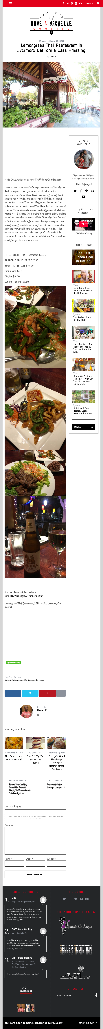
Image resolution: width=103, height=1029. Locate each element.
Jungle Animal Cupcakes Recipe (24, 901)
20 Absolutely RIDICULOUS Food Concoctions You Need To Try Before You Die (24, 964)
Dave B (53, 56)
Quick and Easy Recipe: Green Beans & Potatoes (82, 411)
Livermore (40, 680)
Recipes (76, 314)
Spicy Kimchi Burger (19, 933)
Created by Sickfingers (48, 1022)
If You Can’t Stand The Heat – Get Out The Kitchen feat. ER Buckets (83, 380)
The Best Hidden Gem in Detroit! (83, 257)
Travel (42, 41)
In (13, 680)
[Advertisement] (25, 152)
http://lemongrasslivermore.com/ (26, 596)
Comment (9, 825)
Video (75, 285)
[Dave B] (21, 1008)
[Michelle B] (30, 1008)
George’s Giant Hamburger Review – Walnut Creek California (57, 763)
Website (51, 859)
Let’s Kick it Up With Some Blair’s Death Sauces (82, 290)
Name (9, 859)
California (8, 680)
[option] (14, 749)
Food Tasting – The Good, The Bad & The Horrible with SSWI (82, 348)
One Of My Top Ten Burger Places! (35, 759)
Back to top (87, 1022)
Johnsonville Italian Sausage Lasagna (54, 784)
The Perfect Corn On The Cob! (82, 318)
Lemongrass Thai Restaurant (25, 680)
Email (29, 859)
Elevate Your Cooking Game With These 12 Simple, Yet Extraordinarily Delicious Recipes (19, 787)
